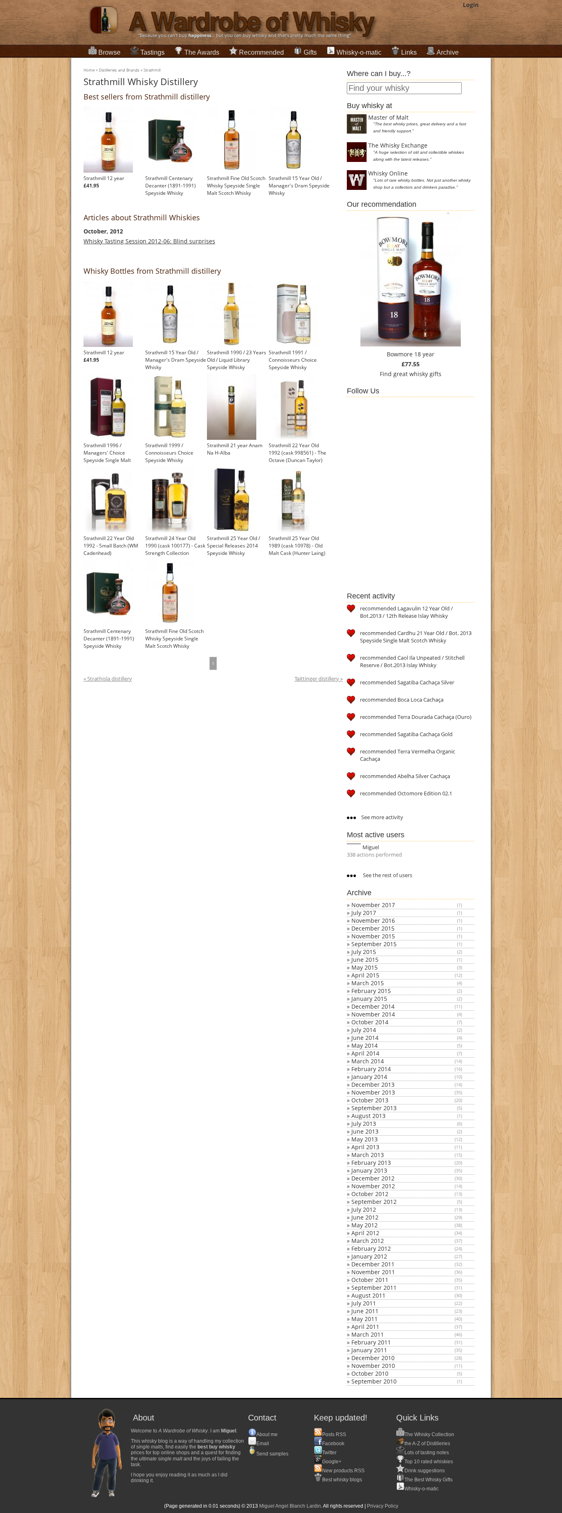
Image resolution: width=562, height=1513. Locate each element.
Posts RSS (334, 1434)
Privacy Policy (382, 1506)
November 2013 (373, 1092)
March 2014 (367, 1061)
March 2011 (367, 1334)
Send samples (272, 1454)
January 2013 (369, 1170)
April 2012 (365, 1233)
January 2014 (369, 1077)
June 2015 (365, 959)
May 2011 (364, 1319)
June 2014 (365, 1038)
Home (89, 70)
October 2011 (369, 1280)
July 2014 (363, 1030)
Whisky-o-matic (359, 52)
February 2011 (371, 1342)
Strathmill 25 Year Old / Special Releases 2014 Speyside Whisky (233, 546)
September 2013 (374, 1108)
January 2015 (369, 999)
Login (470, 5)
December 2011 (373, 1264)
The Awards (201, 52)
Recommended (261, 52)
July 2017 (363, 913)
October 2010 (369, 1373)
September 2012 (374, 1202)
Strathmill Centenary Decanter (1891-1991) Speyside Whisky (170, 185)
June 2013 (365, 1131)
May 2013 (364, 1139)
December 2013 (373, 1084)
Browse (109, 52)
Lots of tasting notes (426, 1452)
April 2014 (365, 1053)
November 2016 (373, 920)
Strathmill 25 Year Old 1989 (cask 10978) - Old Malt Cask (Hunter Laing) (297, 546)
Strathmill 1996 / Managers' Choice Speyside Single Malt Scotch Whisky (107, 456)
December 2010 (373, 1358)
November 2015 (373, 936)
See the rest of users (387, 875)
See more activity (381, 817)
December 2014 (373, 1006)
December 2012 (373, 1178)
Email (262, 1443)
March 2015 (367, 983)
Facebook (333, 1443)
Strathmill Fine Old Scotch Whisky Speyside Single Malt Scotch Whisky (236, 185)
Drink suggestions (424, 1471)
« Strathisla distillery (108, 678)
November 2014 (373, 1014)
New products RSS (343, 1471)
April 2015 (365, 975)
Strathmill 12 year (104, 178)
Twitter (329, 1452)
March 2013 (367, 1155)
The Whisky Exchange (397, 145)
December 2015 (373, 928)
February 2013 (371, 1163)
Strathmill (152, 70)
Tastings (152, 52)
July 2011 (363, 1303)
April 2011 (365, 1327)
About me (267, 1434)
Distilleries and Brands (119, 70)
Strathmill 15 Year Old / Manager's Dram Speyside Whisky (299, 185)
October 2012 (369, 1194)
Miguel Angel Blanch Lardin (290, 1506)
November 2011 (373, 1272)
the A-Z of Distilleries (427, 1443)
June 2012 (365, 1217)
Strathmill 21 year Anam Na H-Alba (234, 449)
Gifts (310, 52)
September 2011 (374, 1287)
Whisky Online (388, 173)
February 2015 (371, 991)
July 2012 (363, 1209)
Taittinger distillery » (319, 678)
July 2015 (363, 952)
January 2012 (369, 1256)
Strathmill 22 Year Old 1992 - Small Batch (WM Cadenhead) (111, 546)
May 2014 (364, 1045)
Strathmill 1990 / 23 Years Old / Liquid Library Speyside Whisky (236, 360)
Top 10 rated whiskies (428, 1461)
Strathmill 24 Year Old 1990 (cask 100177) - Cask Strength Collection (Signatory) (175, 549)
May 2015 (364, 967)
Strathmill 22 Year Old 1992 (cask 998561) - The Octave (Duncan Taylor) (297, 453)
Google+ (331, 1461)
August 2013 (368, 1116)
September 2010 (374, 1381)
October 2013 (369, 1100)
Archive (448, 52)
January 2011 (369, 1350)
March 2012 (367, 1241)
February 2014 (371, 1069)
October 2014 (369, 1022)
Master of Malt (388, 117)
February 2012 (371, 1248)
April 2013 (365, 1147)
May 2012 (364, 1225)
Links (409, 52)
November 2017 (373, 905)
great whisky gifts (417, 374)
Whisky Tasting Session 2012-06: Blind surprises (149, 241)
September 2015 (374, 944)
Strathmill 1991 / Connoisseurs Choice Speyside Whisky (293, 360)
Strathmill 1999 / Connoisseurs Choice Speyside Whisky (169, 453)
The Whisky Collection (429, 1434)
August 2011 (368, 1295)
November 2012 (373, 1186)
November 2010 (373, 1366)
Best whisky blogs (342, 1480)
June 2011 (365, 1311)
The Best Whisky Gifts (428, 1480)
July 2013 (363, 1123)
